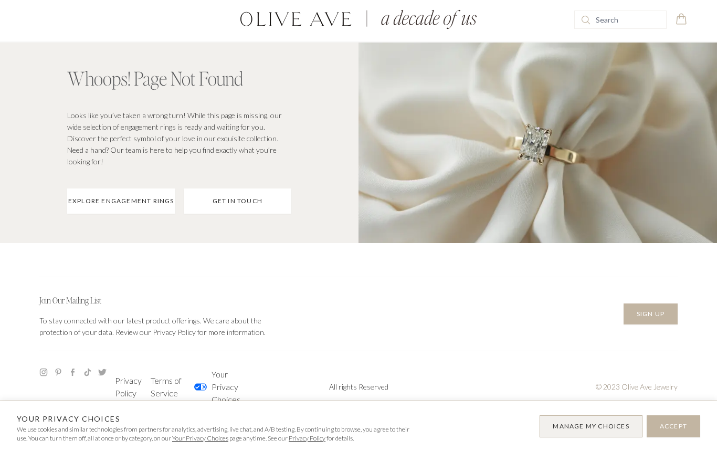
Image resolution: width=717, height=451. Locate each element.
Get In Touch (237, 201)
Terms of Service (166, 386)
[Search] (586, 20)
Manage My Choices (591, 426)
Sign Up (651, 314)
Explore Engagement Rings (121, 201)
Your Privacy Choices (226, 386)
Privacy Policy (128, 386)
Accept (673, 426)
